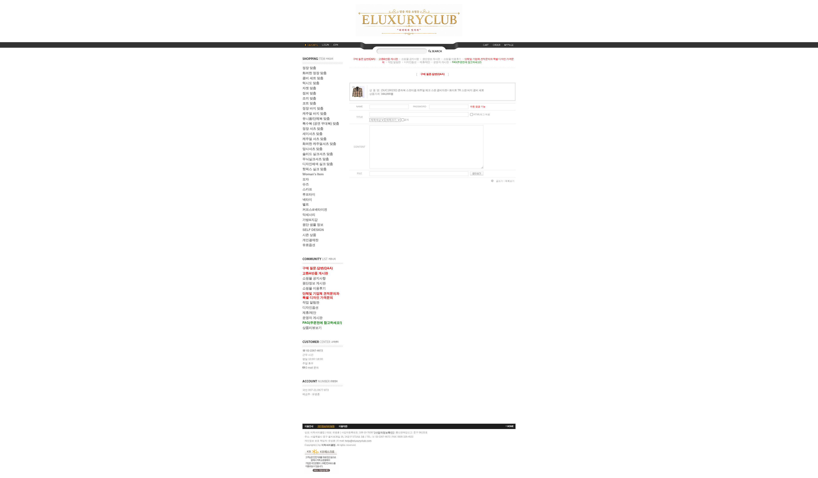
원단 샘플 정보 (312, 224)
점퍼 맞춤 (309, 93)
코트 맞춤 (309, 103)
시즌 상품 (309, 235)
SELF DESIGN (313, 230)
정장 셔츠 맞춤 (312, 128)
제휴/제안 (309, 312)
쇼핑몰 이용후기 (314, 288)
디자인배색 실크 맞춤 (317, 164)
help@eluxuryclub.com (358, 440)
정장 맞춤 (309, 68)
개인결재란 (310, 240)
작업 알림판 (310, 302)
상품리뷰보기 (312, 328)
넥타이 (307, 199)
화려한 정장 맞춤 (314, 73)
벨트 (305, 204)
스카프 (307, 189)
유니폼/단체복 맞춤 (316, 118)
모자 (305, 179)
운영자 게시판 (312, 318)
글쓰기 (499, 181)
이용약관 (343, 426)
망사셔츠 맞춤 (312, 149)
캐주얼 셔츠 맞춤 (314, 139)
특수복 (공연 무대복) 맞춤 (320, 123)
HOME (510, 426)
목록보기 (509, 181)
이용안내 (309, 426)
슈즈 (305, 184)
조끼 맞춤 (309, 98)
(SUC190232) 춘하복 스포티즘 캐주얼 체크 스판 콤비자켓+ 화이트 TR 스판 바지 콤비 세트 (432, 90)
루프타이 (308, 194)
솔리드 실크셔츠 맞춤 (317, 154)
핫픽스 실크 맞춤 (314, 169)
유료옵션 (308, 245)
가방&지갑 (310, 220)
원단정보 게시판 (314, 283)
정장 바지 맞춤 (312, 108)
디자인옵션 (310, 307)
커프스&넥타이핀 (314, 209)
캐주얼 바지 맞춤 (314, 113)
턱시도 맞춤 (310, 83)
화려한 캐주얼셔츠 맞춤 (319, 143)
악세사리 (308, 214)
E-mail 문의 (312, 367)
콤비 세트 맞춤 (312, 78)
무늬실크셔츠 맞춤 (315, 159)
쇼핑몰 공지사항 (314, 278)
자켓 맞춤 (309, 88)
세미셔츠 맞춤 (312, 133)
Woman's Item (313, 174)
